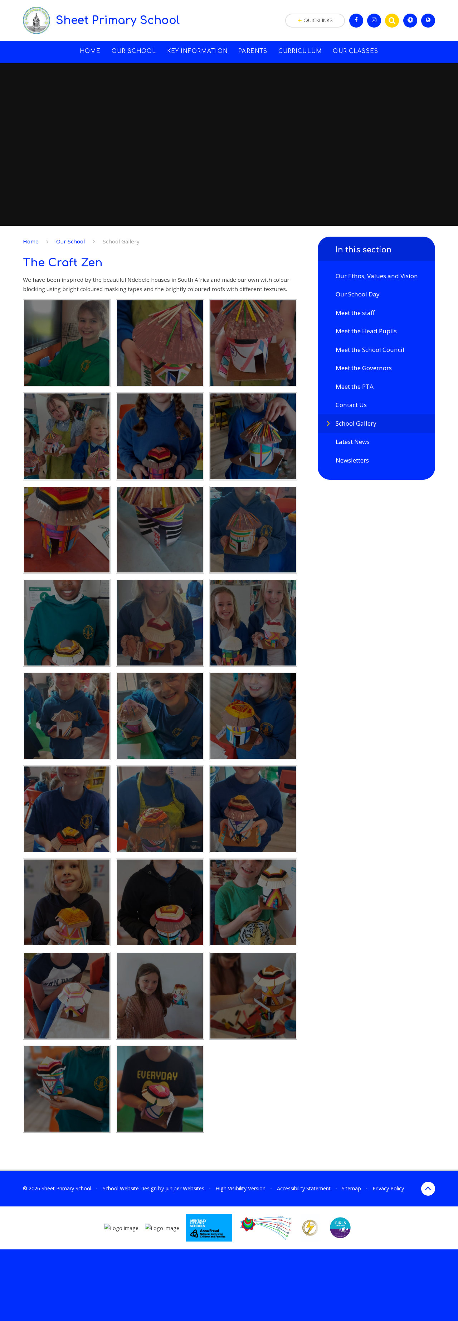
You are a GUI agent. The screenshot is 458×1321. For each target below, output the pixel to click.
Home (31, 241)
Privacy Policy (388, 1188)
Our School (70, 241)
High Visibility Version (240, 1188)
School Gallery (121, 241)
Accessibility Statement (304, 1188)
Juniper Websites (184, 1188)
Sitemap (351, 1188)
